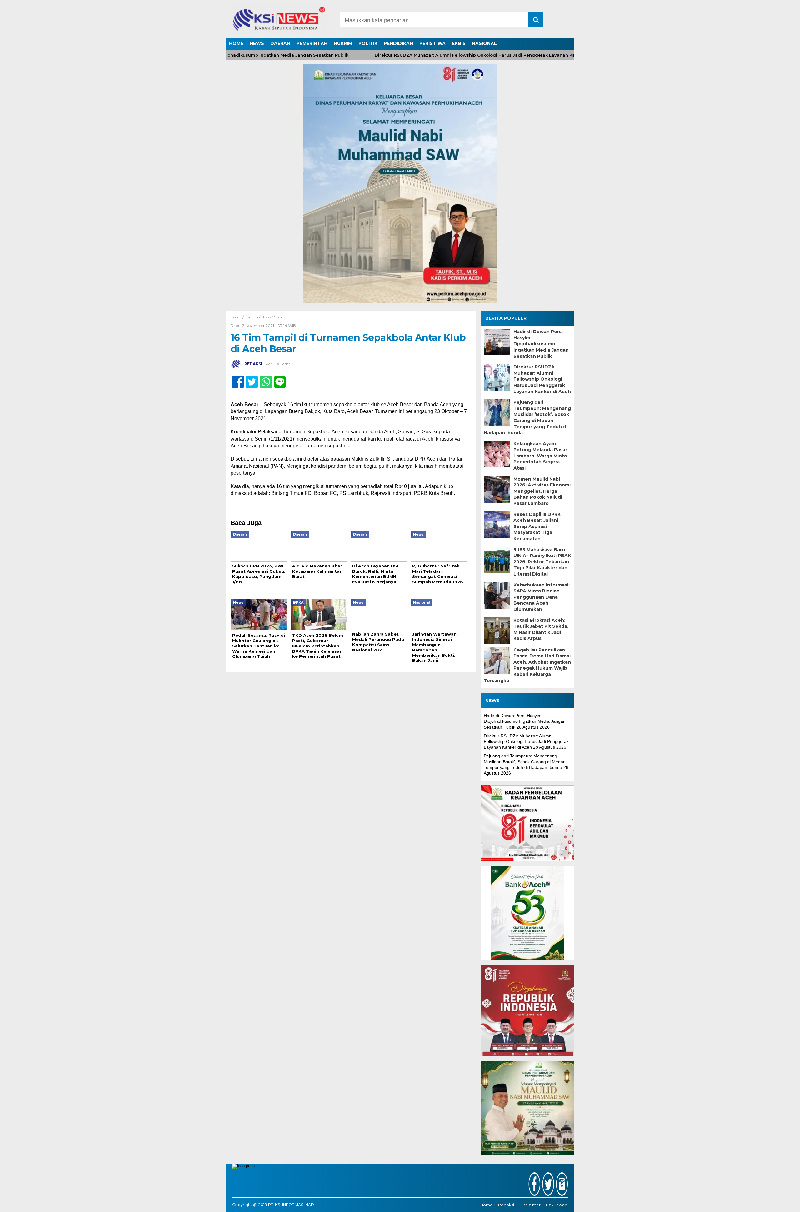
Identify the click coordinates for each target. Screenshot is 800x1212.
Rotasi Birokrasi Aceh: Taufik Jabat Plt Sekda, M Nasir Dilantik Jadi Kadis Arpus (540, 629)
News (266, 317)
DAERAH (280, 43)
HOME (236, 43)
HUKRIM (343, 43)
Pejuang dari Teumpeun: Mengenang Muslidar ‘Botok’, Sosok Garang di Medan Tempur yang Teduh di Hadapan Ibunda (527, 417)
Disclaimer (530, 1205)
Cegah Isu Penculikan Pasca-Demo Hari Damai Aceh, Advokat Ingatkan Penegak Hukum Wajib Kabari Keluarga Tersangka (527, 665)
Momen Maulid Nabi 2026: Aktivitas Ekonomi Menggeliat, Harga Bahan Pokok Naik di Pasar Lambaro (542, 491)
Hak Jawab (557, 1205)
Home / (238, 317)
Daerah (251, 317)
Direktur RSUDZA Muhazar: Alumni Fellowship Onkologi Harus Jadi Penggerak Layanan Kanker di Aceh (461, 55)
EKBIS (459, 43)
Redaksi (506, 1205)
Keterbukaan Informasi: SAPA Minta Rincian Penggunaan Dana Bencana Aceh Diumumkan (541, 597)
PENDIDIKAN (398, 43)
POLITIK (368, 43)
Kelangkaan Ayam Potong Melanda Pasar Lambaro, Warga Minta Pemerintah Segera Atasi (540, 456)
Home (486, 1205)
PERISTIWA (432, 43)
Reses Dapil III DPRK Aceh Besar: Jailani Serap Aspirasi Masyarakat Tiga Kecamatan (537, 526)
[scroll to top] (769, 1203)
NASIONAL (484, 43)
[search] (535, 19)
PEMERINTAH (312, 43)
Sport (279, 317)
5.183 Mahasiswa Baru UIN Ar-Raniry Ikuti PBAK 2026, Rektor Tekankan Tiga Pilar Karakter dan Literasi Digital (542, 562)
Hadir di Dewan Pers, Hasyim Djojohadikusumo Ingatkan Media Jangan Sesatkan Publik (541, 344)
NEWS (257, 43)
